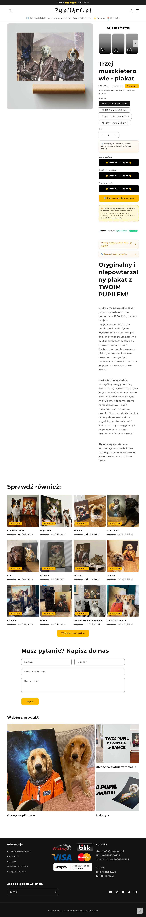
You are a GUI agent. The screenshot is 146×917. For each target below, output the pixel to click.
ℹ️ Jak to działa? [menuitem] (35, 18)
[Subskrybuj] (55, 892)
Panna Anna (113, 530)
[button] (10, 11)
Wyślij (30, 701)
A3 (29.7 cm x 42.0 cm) (114, 110)
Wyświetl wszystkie (73, 633)
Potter (43, 620)
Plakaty (101, 815)
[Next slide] (135, 44)
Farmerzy (12, 620)
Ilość (101, 129)
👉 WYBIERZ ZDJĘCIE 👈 (119, 162)
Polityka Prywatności (18, 851)
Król (9, 575)
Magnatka (45, 530)
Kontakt (11, 861)
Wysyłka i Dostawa (17, 866)
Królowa (78, 575)
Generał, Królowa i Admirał (88, 620)
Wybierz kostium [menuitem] (57, 18)
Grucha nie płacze (116, 620)
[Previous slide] (101, 44)
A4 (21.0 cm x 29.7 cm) (114, 103)
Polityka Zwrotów (17, 871)
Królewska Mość (15, 530)
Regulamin (13, 856)
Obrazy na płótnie (19, 815)
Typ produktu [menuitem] (80, 18)
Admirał (78, 530)
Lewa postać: (105, 157)
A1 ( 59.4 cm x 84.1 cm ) (115, 123)
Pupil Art (59, 910)
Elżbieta (44, 575)
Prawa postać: (106, 183)
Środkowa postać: (108, 170)
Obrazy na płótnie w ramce (114, 767)
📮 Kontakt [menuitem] (113, 18)
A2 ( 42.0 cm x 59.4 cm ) (115, 116)
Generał (111, 575)
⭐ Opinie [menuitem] (99, 18)
